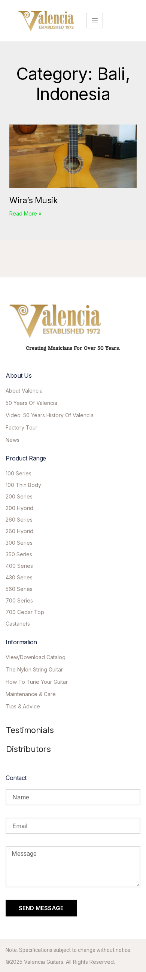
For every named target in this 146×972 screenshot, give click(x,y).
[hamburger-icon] (94, 20)
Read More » (25, 213)
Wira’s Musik (33, 200)
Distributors (28, 749)
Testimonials (30, 730)
